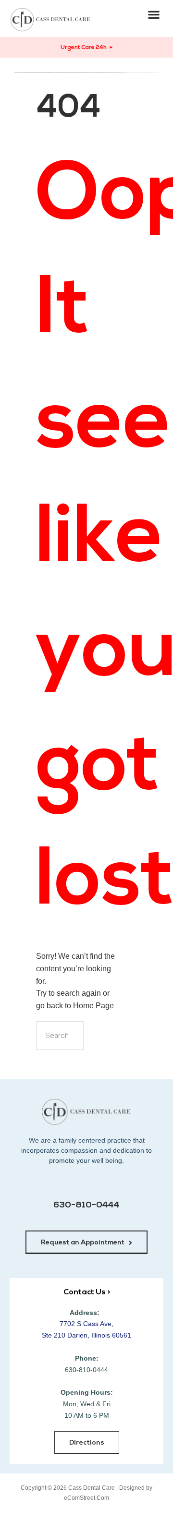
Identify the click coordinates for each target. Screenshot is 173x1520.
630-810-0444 (86, 1205)
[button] (154, 14)
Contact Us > (86, 1292)
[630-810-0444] (87, 1185)
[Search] (99, 1035)
